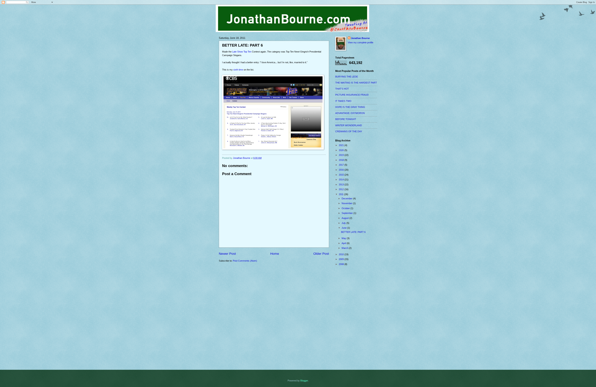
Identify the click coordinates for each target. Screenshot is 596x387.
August (345, 218)
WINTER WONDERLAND (348, 125)
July (344, 223)
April (344, 243)
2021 (341, 145)
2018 (341, 160)
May (344, 238)
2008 (341, 264)
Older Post (321, 253)
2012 (341, 189)
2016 (341, 170)
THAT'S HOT (342, 89)
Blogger (304, 380)
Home (274, 253)
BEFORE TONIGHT (345, 119)
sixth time (238, 69)
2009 (341, 259)
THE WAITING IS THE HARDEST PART (356, 82)
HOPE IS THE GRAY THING (350, 107)
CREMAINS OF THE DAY (348, 131)
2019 (341, 155)
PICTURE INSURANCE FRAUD (352, 95)
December (347, 198)
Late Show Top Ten (241, 51)
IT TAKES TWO (343, 101)
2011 (341, 194)
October (346, 208)
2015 (341, 175)
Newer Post (227, 253)
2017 (341, 165)
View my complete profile (360, 42)
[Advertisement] (347, 317)
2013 (341, 184)
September (347, 213)
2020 (341, 150)
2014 (341, 179)
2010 (341, 254)
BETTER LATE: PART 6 (353, 232)
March (345, 248)
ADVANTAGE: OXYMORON (350, 113)
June (344, 228)
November (347, 203)
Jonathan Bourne (360, 38)
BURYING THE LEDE (346, 76)
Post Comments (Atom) (245, 261)
